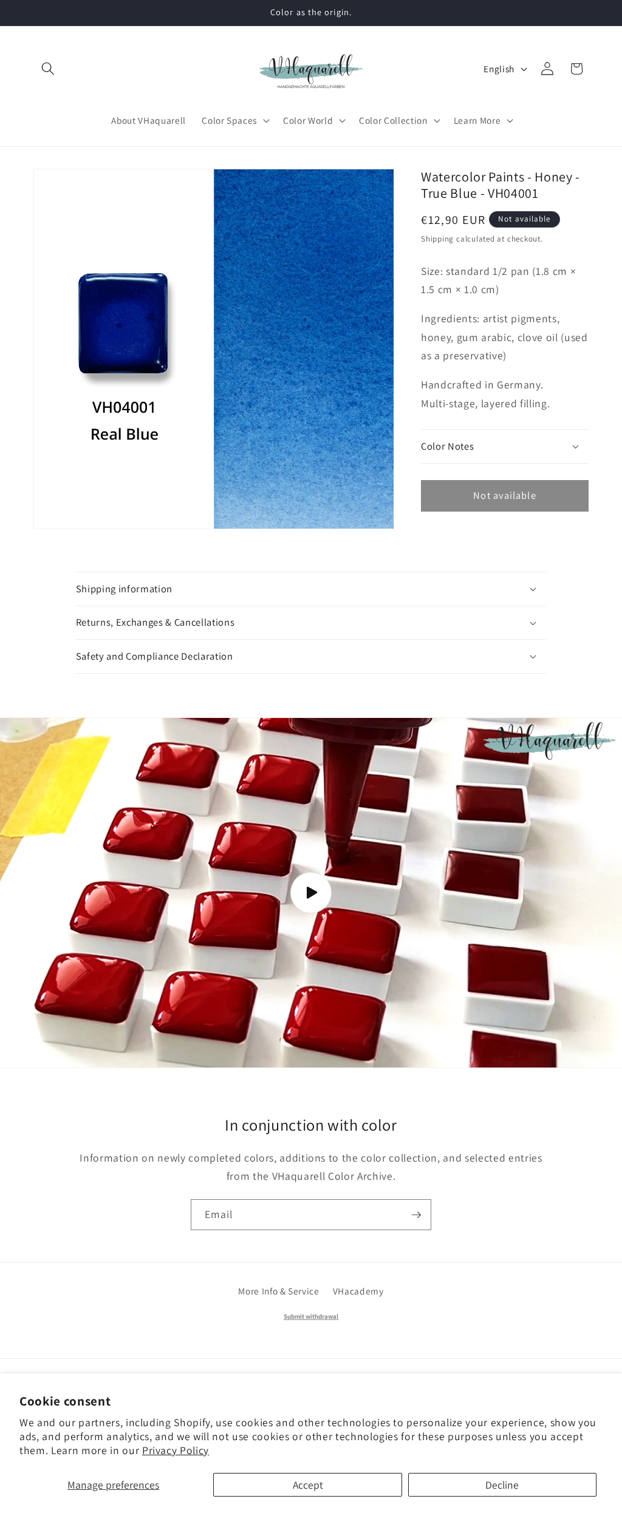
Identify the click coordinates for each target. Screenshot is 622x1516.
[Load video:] (311, 893)
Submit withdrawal (311, 1316)
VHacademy (358, 1291)
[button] (48, 68)
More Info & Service (279, 1291)
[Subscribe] (416, 1215)
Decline (502, 1485)
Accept (308, 1485)
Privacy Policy (175, 1450)
